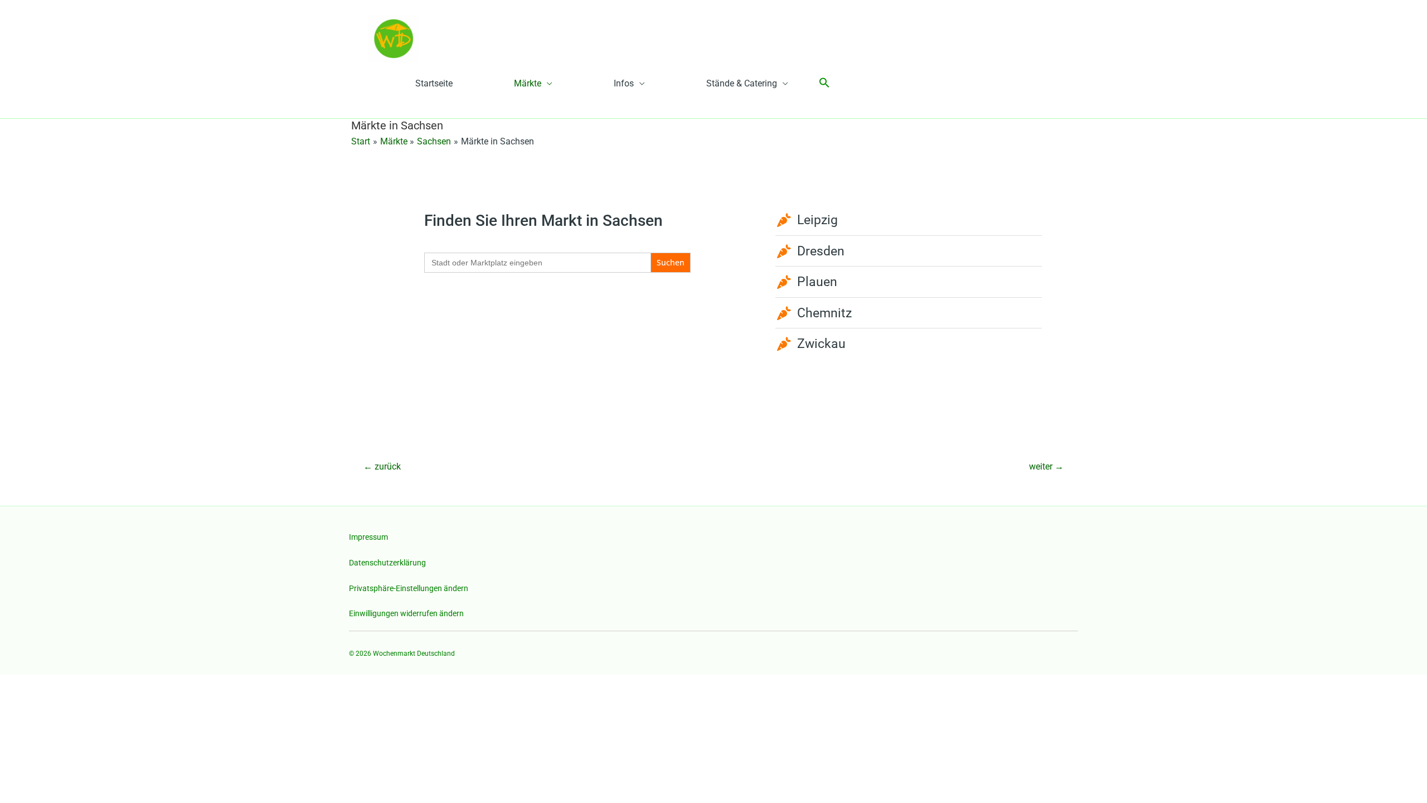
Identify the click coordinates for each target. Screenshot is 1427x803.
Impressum (368, 537)
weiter (1046, 466)
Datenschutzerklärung (387, 562)
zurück (382, 466)
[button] (824, 83)
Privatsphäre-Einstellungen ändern (408, 588)
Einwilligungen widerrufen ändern (406, 613)
